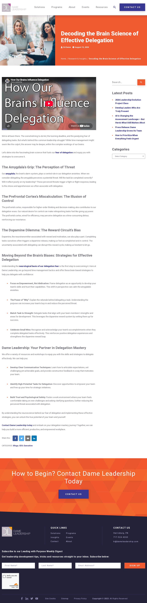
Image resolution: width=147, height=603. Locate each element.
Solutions (56, 533)
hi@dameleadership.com (125, 541)
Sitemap (64, 599)
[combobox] (128, 156)
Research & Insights (77, 59)
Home (63, 59)
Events (69, 537)
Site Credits (50, 599)
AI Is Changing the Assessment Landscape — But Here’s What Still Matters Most (130, 119)
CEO (21, 446)
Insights (55, 537)
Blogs (15, 446)
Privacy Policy (80, 599)
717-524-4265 (120, 537)
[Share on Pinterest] (41, 442)
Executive (28, 446)
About (69, 541)
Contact (54, 541)
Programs (71, 533)
